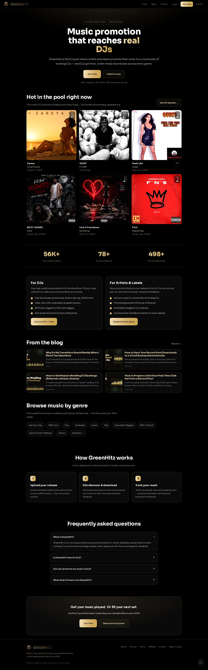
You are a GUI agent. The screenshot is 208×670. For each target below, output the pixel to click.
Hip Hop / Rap (35, 425)
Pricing (164, 4)
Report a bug (175, 646)
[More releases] (177, 163)
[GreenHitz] (16, 4)
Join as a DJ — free (44, 321)
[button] (72, 156)
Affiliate (152, 646)
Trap (106, 425)
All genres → (78, 433)
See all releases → (169, 102)
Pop (67, 425)
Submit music (114, 74)
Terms (142, 646)
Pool (144, 4)
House (94, 425)
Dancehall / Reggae (124, 425)
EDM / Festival (146, 425)
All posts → (176, 343)
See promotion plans (123, 321)
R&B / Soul (53, 425)
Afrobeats (80, 425)
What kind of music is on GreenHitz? (72, 579)
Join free (186, 4)
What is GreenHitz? (63, 536)
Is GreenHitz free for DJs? (67, 557)
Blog (154, 4)
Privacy (133, 646)
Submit (199, 4)
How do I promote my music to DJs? (72, 568)
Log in (175, 4)
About (123, 646)
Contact (162, 646)
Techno (62, 433)
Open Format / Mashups (40, 433)
